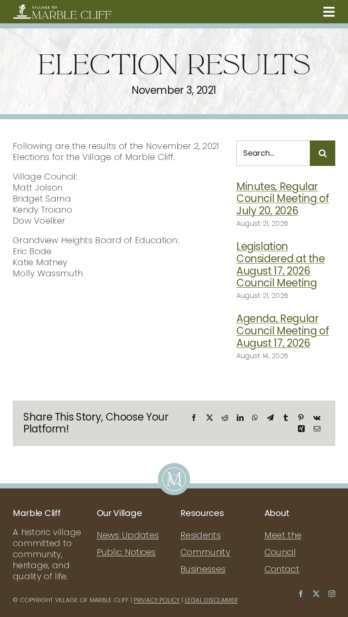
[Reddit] (225, 417)
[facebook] (300, 593)
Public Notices (126, 552)
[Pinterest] (301, 417)
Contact (281, 569)
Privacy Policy (157, 600)
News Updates (128, 535)
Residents (200, 535)
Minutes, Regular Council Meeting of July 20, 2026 (282, 198)
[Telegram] (270, 417)
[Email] (317, 428)
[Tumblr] (285, 417)
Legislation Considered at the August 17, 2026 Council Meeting (280, 264)
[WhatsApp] (255, 417)
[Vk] (317, 417)
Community (205, 552)
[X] (209, 417)
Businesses (202, 569)
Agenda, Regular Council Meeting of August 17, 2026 (282, 330)
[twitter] (316, 593)
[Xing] (301, 428)
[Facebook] (194, 417)
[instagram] (331, 593)
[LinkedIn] (240, 417)
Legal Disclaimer (211, 600)
